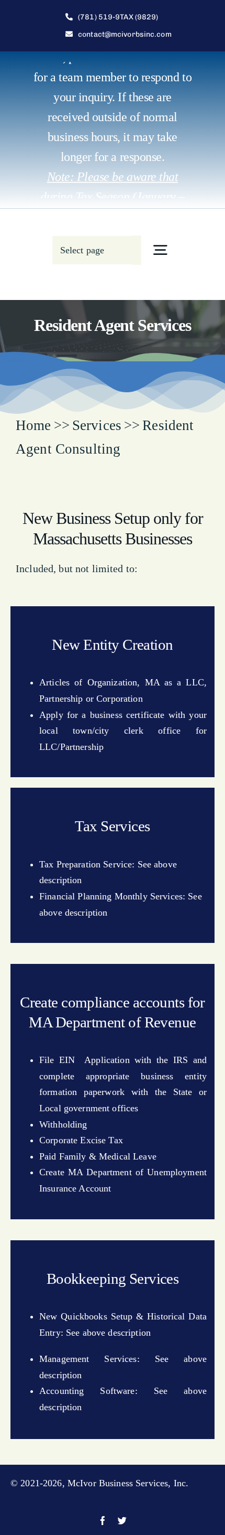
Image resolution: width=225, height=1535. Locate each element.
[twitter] (122, 1520)
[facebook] (102, 1520)
